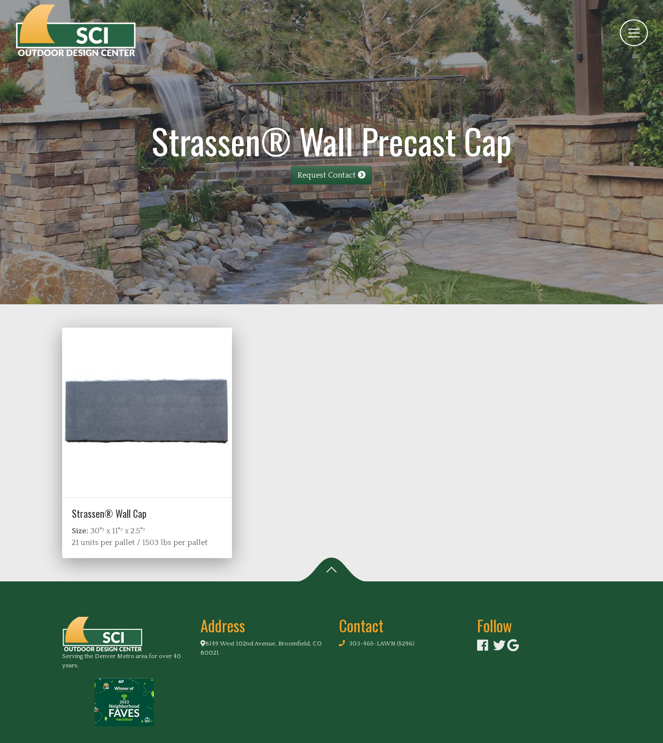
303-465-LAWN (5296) (381, 643)
